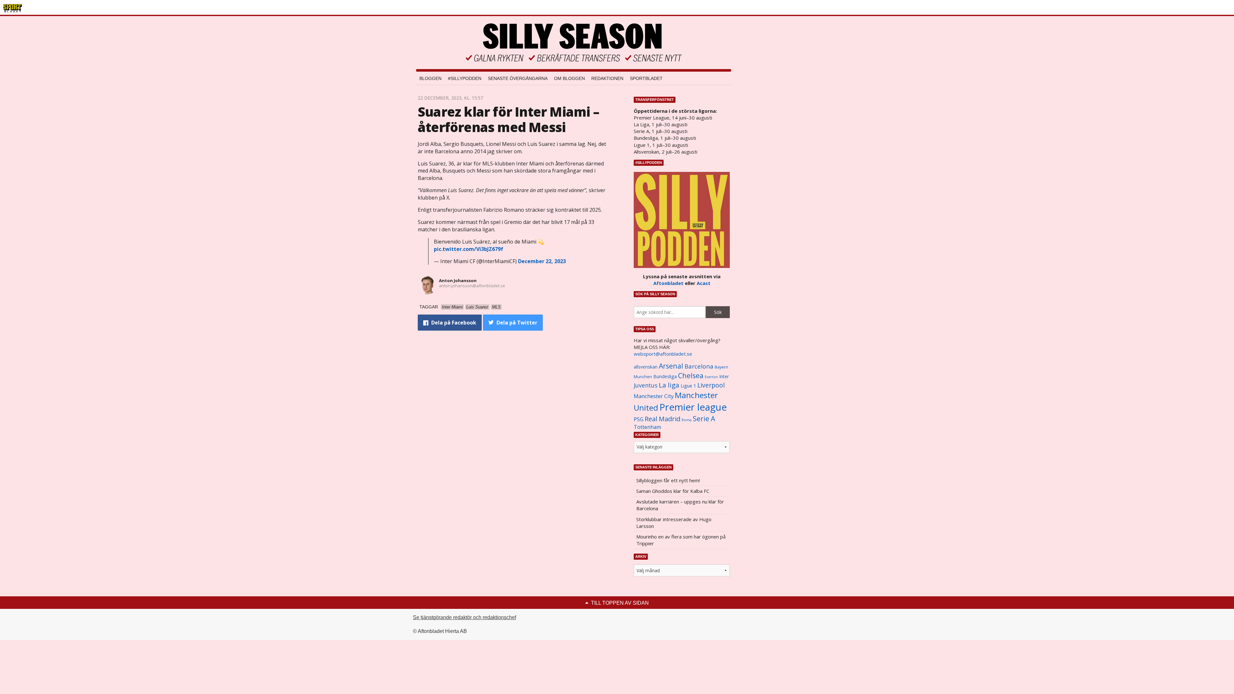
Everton (711, 377)
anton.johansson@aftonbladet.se (472, 286)
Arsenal (671, 365)
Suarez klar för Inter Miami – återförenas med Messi (508, 119)
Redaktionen (607, 78)
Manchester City (654, 396)
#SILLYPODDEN (464, 78)
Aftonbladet (668, 283)
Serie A (704, 418)
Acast (704, 283)
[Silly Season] (574, 42)
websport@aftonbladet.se (663, 354)
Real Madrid (662, 418)
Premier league (693, 407)
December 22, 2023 (542, 261)
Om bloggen (569, 78)
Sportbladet (646, 78)
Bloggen (430, 78)
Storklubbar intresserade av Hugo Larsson (673, 522)
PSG (638, 419)
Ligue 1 (688, 386)
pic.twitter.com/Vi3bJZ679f (468, 249)
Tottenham (647, 427)
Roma (687, 420)
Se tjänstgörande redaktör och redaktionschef (464, 617)
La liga (669, 384)
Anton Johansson (458, 280)
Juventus (645, 385)
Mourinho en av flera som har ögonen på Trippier (681, 540)
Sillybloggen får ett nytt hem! (668, 480)
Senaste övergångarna (518, 78)
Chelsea (690, 375)
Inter (724, 376)
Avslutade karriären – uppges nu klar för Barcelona (680, 505)
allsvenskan (645, 367)
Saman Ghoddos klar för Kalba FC (672, 491)
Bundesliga (665, 376)
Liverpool (711, 385)
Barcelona (698, 366)
